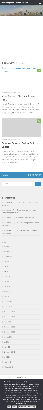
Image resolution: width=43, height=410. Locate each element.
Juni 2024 (7, 287)
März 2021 (7, 322)
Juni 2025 (7, 267)
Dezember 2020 (9, 327)
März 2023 (7, 297)
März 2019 (7, 362)
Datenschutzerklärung (27, 406)
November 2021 (9, 317)
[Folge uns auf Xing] (40, 175)
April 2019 (7, 357)
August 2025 (8, 257)
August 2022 (8, 302)
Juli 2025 (6, 262)
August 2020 (8, 337)
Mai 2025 (7, 272)
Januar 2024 (8, 292)
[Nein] (40, 395)
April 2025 (7, 277)
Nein (14, 406)
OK (9, 406)
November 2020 (9, 332)
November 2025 (9, 252)
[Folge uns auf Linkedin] (33, 175)
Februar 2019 (8, 367)
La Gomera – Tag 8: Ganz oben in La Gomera (19, 218)
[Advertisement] (21, 38)
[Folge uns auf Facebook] (29, 175)
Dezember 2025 (9, 247)
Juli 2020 (6, 342)
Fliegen (4, 93)
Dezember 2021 (9, 312)
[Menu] (40, 2)
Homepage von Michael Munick (14, 2)
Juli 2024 (6, 282)
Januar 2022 (8, 307)
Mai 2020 (7, 347)
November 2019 (9, 352)
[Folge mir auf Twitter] (36, 175)
